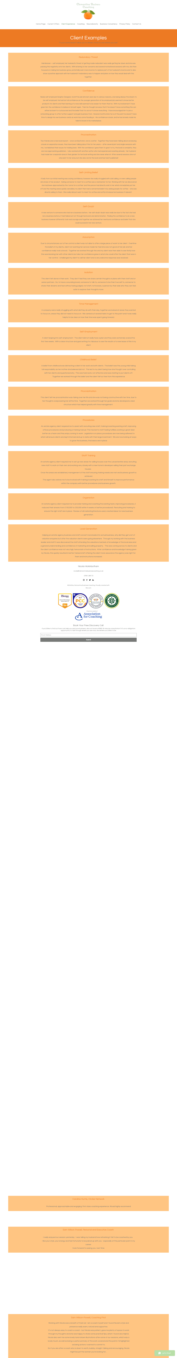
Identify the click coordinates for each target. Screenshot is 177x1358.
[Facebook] (87, 580)
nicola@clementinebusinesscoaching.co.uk (88, 571)
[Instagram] (84, 580)
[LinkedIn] (93, 580)
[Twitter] (90, 580)
